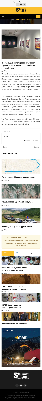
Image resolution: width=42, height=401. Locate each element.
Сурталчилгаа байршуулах (26, 2)
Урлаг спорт (12, 132)
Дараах (36, 147)
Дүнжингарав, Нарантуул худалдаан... (18, 177)
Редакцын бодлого (12, 2)
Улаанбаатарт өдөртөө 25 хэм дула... (18, 202)
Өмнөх (5, 147)
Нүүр (13, 19)
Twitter (36, 140)
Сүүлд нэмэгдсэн (7, 253)
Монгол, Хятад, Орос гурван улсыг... (18, 226)
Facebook (27, 140)
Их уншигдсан (19, 253)
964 (4, 132)
